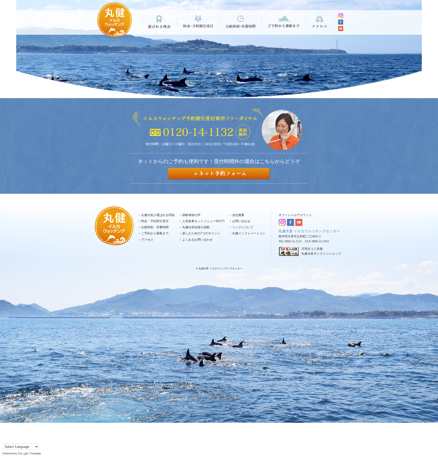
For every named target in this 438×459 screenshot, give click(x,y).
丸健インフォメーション (249, 233)
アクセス (320, 21)
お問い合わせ (241, 221)
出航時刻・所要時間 (241, 21)
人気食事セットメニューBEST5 (203, 221)
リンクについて (242, 227)
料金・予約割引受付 (198, 21)
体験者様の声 (191, 215)
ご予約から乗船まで (284, 21)
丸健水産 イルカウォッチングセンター (309, 231)
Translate (35, 453)
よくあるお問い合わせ (197, 239)
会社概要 (238, 215)
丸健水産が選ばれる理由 (158, 215)
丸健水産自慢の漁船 (196, 227)
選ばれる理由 (159, 21)
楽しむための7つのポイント (201, 233)
